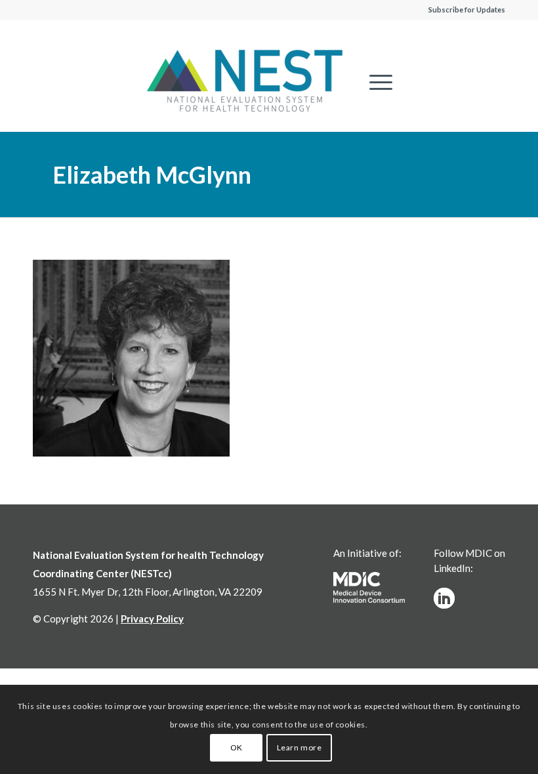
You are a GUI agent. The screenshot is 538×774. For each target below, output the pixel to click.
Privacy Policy (152, 618)
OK (236, 747)
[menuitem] (374, 82)
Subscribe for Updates (466, 9)
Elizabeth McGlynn (151, 174)
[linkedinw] (444, 598)
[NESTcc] (244, 82)
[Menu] (374, 82)
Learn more (299, 747)
